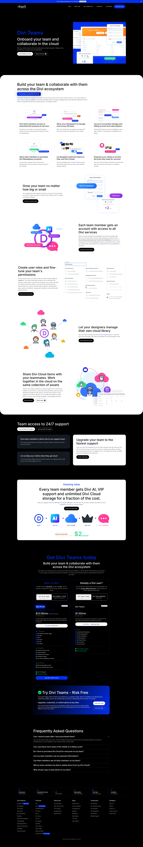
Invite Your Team (99, 703)
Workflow (19, 816)
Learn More (83, 1)
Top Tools (74, 818)
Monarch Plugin (39, 831)
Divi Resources (76, 808)
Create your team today (30, 201)
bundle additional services (88, 588)
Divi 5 (37, 806)
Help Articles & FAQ (59, 806)
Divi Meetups (94, 803)
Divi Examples (94, 808)
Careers (111, 806)
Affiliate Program (95, 816)
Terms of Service (113, 811)
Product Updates (76, 806)
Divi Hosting (38, 821)
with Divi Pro (51, 625)
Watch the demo (40, 54)
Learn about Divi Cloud (86, 340)
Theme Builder (20, 821)
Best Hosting (75, 821)
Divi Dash (38, 823)
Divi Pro (48, 705)
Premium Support (21, 831)
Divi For (77, 6)
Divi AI (96, 243)
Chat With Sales (99, 708)
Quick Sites (20, 811)
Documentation (57, 803)
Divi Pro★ (49, 586)
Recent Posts (75, 803)
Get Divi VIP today (83, 457)
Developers (20, 828)
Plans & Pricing (39, 833)
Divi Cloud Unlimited (66, 502)
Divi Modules (20, 806)
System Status (57, 813)
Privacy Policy (112, 813)
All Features (20, 803)
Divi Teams (38, 816)
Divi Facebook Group (96, 806)
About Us (111, 803)
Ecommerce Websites (22, 818)
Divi (69, 6)
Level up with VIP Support (45, 429)
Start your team (28, 400)
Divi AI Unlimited (55, 502)
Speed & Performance (22, 826)
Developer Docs (58, 811)
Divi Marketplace (40, 808)
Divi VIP (85, 447)
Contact (99, 6)
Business (74, 811)
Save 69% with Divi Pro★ (52, 678)
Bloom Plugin (39, 828)
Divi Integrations (95, 811)
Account (109, 6)
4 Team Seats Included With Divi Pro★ (29, 94)
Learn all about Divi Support (26, 429)
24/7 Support (57, 808)
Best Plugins (75, 816)
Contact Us (112, 808)
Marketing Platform (22, 823)
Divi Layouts (20, 808)
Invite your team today (71, 508)
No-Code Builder (21, 813)
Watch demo (40, 400)
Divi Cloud (77, 162)
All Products (88, 6)
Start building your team (25, 54)
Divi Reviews (94, 813)
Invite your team (91, 624)
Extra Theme (39, 826)
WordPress (75, 813)
